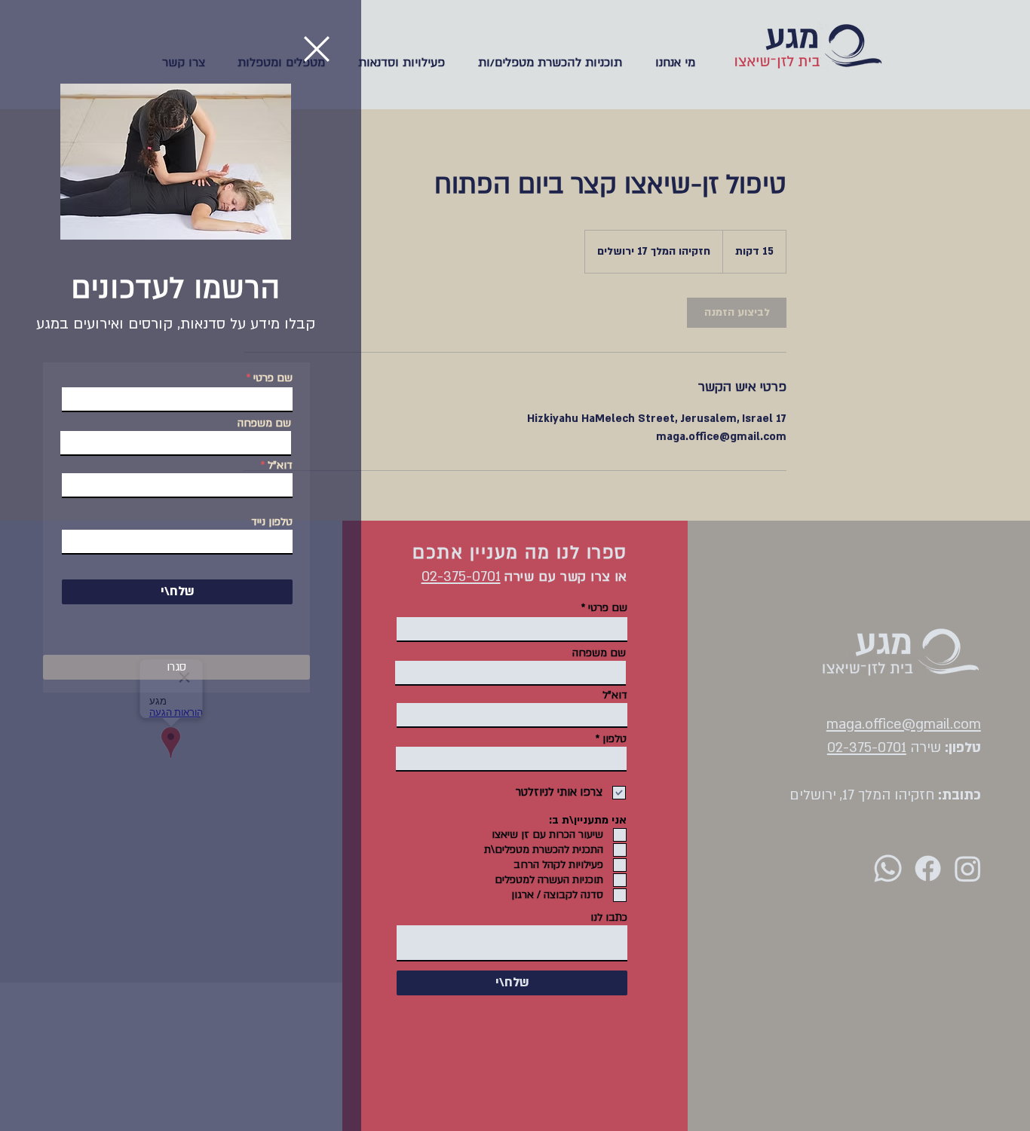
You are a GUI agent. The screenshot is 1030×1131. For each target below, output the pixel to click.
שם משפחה (264, 423)
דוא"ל (280, 466)
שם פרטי (273, 378)
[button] (317, 49)
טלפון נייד (272, 522)
